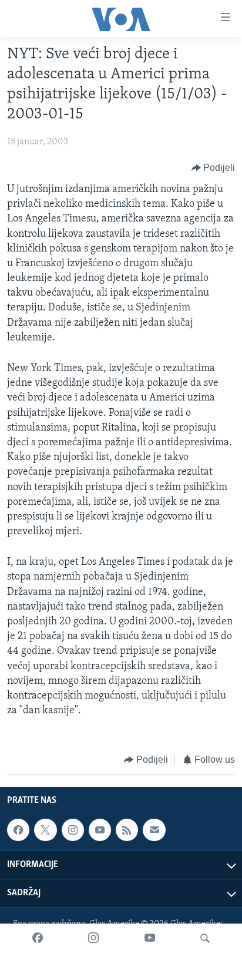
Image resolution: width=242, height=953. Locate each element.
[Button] (213, 168)
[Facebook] (37, 938)
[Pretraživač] (205, 938)
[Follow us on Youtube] (100, 830)
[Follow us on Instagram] (73, 830)
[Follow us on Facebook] (18, 830)
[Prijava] (154, 830)
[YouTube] (150, 938)
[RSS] (127, 830)
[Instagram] (93, 938)
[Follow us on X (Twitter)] (45, 830)
